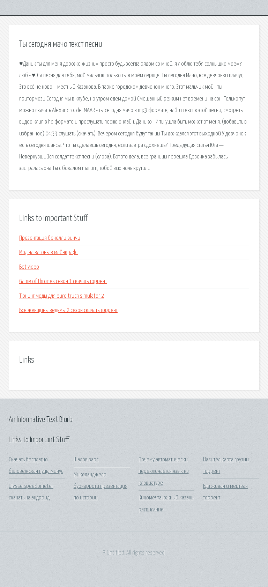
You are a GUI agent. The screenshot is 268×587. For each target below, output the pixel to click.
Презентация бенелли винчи (49, 238)
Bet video (29, 267)
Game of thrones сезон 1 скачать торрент (63, 281)
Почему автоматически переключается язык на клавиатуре (164, 471)
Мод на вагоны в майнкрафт (48, 252)
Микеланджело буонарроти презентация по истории (100, 486)
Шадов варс (86, 460)
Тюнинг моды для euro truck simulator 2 (61, 296)
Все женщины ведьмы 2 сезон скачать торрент (68, 310)
